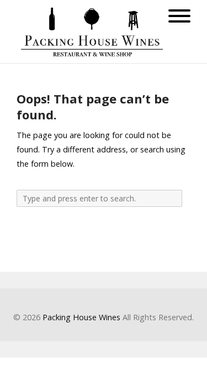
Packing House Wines (81, 317)
